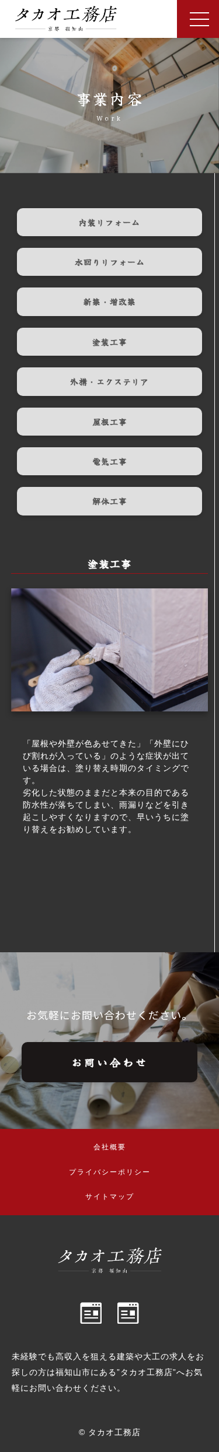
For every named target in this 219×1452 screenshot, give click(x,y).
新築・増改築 (110, 301)
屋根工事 (109, 421)
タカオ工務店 (114, 1432)
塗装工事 (109, 342)
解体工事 (109, 501)
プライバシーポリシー (110, 1172)
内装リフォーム (109, 222)
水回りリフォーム (110, 262)
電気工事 (109, 461)
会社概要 (109, 1147)
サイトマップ (109, 1197)
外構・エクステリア (109, 381)
